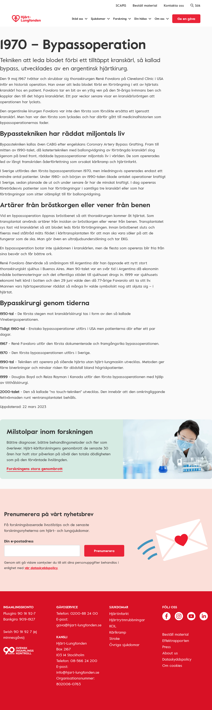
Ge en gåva (186, 18)
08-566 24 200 (83, 660)
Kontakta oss (174, 5)
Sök (197, 5)
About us (170, 653)
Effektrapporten (175, 640)
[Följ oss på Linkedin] (204, 615)
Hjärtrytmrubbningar (127, 619)
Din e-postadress (19, 541)
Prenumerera (104, 550)
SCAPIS (121, 5)
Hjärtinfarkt (119, 613)
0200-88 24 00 (84, 613)
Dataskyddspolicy (177, 659)
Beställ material (145, 5)
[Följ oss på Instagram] (179, 615)
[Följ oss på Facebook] (166, 615)
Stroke (114, 638)
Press (166, 646)
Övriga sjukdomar (124, 644)
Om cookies (172, 665)
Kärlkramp (117, 632)
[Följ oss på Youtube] (191, 615)
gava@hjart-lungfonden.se (78, 625)
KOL (112, 626)
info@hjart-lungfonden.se (77, 672)
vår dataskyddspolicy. (41, 567)
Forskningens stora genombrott (35, 468)
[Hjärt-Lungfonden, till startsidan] (26, 18)
